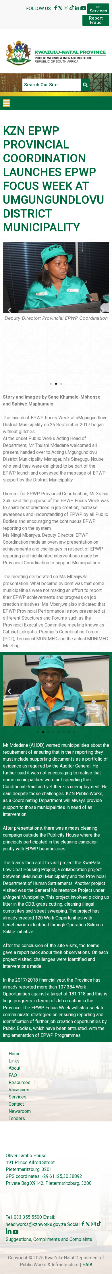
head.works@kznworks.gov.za (36, 1224)
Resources (19, 1082)
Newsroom (20, 1111)
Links (14, 1061)
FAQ (13, 1075)
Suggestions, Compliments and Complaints (49, 1239)
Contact (16, 1104)
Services (17, 1097)
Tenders (17, 1118)
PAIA (87, 1264)
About (14, 1068)
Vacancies (19, 1089)
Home (15, 1053)
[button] (6, 103)
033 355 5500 (27, 1217)
